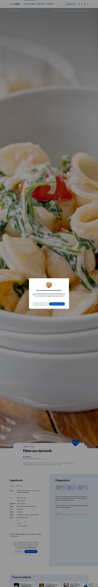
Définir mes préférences (40, 304)
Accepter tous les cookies (57, 304)
